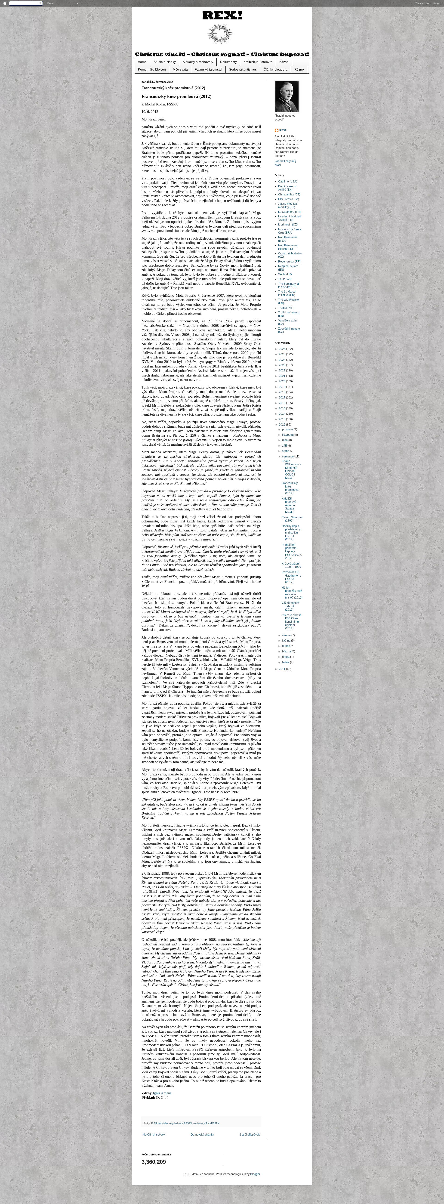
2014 (282, 413)
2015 (282, 408)
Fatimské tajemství (208, 69)
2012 (282, 424)
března (287, 651)
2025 (282, 354)
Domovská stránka (202, 1134)
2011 (282, 669)
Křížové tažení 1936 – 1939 (291, 565)
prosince (288, 429)
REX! (282, 130)
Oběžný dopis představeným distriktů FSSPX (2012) (291, 533)
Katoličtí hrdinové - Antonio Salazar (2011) (290, 505)
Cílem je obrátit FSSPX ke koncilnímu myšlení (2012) (291, 622)
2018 (282, 392)
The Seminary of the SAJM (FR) (288, 285)
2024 (282, 359)
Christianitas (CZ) (289, 194)
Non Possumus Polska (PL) (287, 247)
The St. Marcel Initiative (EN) (287, 293)
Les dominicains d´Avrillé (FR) (289, 218)
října (285, 440)
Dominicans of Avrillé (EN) (287, 188)
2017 (282, 397)
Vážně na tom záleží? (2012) (290, 606)
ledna (286, 662)
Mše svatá (180, 69)
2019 (282, 387)
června (286, 635)
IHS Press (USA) (288, 199)
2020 (282, 381)
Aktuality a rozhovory (198, 62)
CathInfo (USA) (287, 181)
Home (142, 62)
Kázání (284, 62)
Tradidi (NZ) (285, 307)
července (288, 456)
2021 (282, 376)
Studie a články (165, 62)
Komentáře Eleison (152, 69)
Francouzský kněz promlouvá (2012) (290, 488)
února (286, 656)
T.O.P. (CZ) (284, 279)
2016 (282, 403)
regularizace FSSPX (180, 1123)
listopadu (288, 434)
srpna (286, 451)
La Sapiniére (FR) (289, 211)
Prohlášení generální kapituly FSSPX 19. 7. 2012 (292, 551)
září (284, 445)
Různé (299, 69)
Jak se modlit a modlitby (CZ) (287, 205)
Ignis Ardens (162, 1093)
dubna (286, 646)
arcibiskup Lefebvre (258, 62)
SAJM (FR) (285, 274)
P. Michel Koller (159, 1123)
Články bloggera (275, 69)
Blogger (255, 1174)
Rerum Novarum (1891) (292, 519)
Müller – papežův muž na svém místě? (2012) (292, 592)
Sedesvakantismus (243, 69)
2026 (282, 349)
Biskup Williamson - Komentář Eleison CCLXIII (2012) (291, 469)
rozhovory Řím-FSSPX (206, 1123)
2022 (282, 370)
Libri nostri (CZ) (288, 224)
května (286, 640)
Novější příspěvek (154, 1134)
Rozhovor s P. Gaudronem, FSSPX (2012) (291, 577)
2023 (282, 365)
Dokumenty (228, 62)
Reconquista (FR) (289, 261)
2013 (282, 419)
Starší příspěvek (250, 1134)
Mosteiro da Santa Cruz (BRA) (289, 231)
